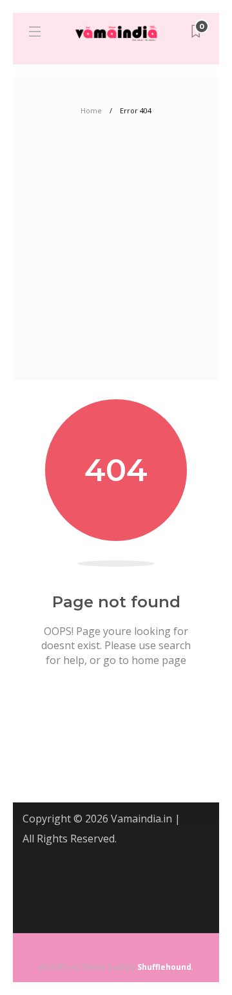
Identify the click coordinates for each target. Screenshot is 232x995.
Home (91, 110)
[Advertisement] (116, 258)
